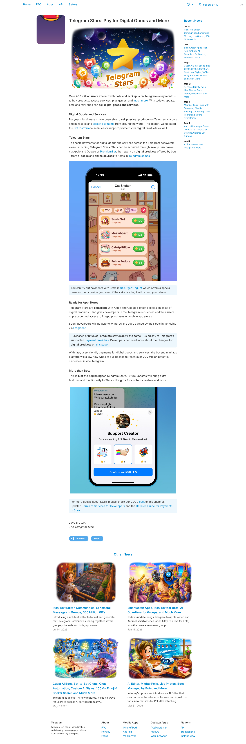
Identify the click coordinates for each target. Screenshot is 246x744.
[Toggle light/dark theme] (241, 4)
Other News (123, 554)
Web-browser (159, 735)
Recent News (193, 20)
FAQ (38, 4)
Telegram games (139, 156)
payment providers (97, 340)
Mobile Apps (130, 722)
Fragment (79, 328)
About (105, 722)
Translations (188, 731)
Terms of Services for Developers (103, 506)
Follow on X (210, 4)
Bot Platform (82, 128)
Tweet (97, 538)
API (61, 4)
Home (27, 4)
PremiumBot (108, 151)
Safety (73, 4)
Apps (50, 4)
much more (140, 100)
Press (104, 735)
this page (102, 344)
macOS (155, 731)
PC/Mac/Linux (159, 727)
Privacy (105, 731)
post (142, 501)
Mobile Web (130, 735)
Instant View (188, 735)
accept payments (103, 123)
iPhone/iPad (130, 727)
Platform (186, 722)
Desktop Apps (159, 722)
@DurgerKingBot (131, 288)
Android (127, 731)
